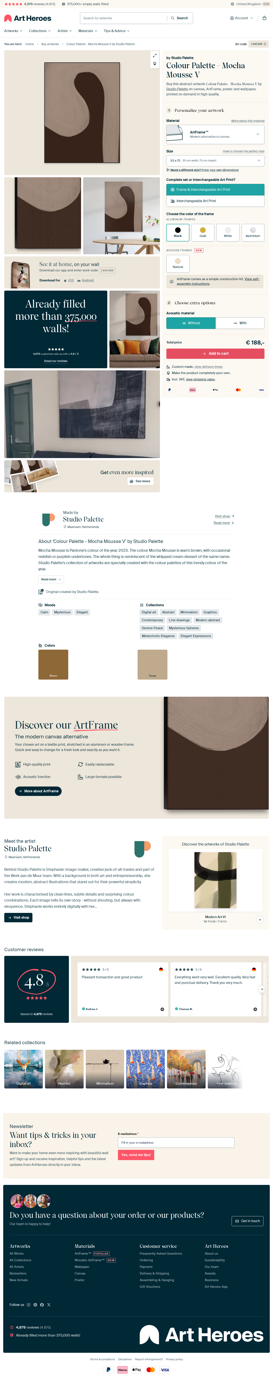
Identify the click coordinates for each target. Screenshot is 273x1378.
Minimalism (188, 612)
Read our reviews (55, 361)
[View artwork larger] (154, 55)
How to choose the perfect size (243, 151)
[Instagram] (28, 1305)
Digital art (149, 612)
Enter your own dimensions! (205, 170)
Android (88, 280)
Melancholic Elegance (158, 636)
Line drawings (179, 620)
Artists (63, 31)
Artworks (11, 31)
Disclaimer (125, 1359)
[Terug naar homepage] (27, 18)
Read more (222, 523)
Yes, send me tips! (136, 1155)
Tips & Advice (114, 31)
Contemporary (152, 620)
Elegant (82, 612)
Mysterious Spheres (184, 628)
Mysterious (62, 612)
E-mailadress (128, 1134)
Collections (37, 31)
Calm (44, 612)
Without (194, 323)
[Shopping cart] (264, 18)
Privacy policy (174, 1359)
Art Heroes (216, 1246)
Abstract (168, 612)
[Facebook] (42, 1305)
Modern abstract (208, 620)
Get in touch (250, 1221)
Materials (85, 31)
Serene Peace (152, 628)
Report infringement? (149, 1359)
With (243, 323)
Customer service (158, 1246)
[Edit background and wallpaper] (154, 63)
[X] (48, 1305)
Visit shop (223, 516)
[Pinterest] (35, 1305)
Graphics (210, 612)
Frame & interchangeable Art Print (203, 189)
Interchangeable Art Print (196, 201)
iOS (71, 280)
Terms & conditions (102, 1359)
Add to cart (219, 353)
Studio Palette (182, 58)
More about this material (247, 121)
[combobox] (123, 18)
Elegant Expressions (196, 636)
